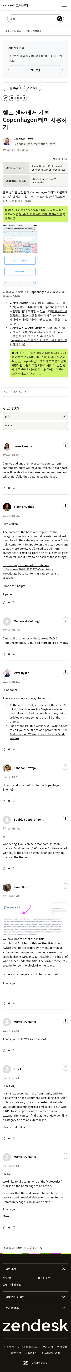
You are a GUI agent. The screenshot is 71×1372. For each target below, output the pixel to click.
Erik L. (18, 1069)
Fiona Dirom (22, 887)
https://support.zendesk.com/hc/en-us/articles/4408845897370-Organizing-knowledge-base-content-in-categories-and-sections (31, 571)
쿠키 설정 (62, 1346)
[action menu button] (65, 445)
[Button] (5, 392)
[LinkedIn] (24, 98)
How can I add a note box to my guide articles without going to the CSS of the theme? (38, 717)
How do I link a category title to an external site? (35, 1117)
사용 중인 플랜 (60, 158)
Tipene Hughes (24, 506)
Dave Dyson (21, 673)
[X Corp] (18, 98)
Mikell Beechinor (25, 1022)
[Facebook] (11, 98)
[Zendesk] (35, 1325)
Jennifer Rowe (23, 139)
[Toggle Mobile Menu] (64, 5)
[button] (33, 1269)
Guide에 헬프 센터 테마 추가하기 (39, 214)
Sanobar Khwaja (25, 768)
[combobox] (35, 416)
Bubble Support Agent (29, 819)
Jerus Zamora (23, 446)
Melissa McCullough (27, 621)
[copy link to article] (5, 98)
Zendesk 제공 (40, 1363)
